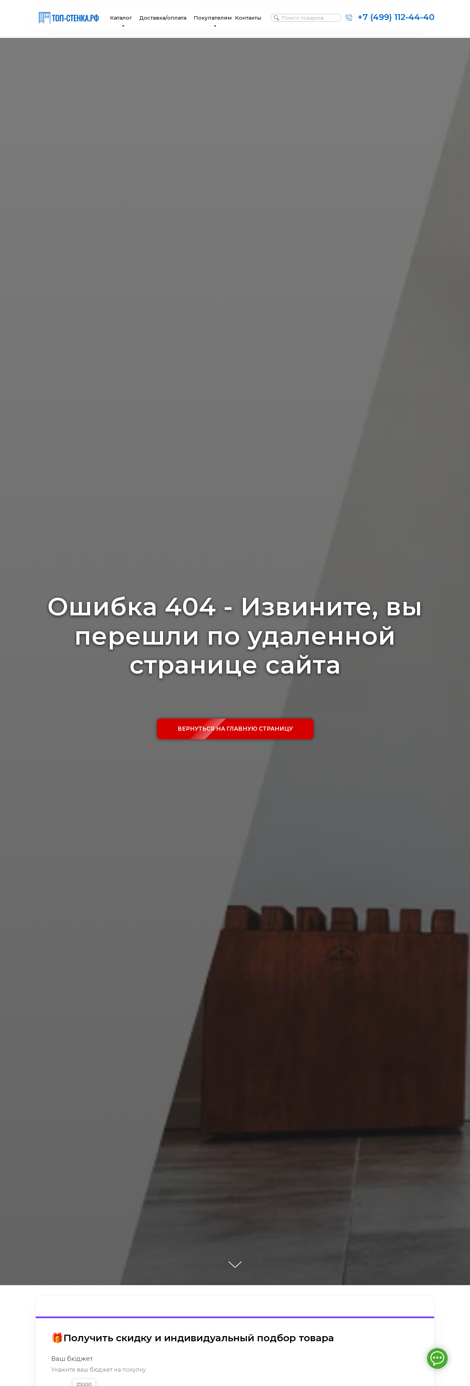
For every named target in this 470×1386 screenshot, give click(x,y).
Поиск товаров (302, 17)
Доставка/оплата (162, 17)
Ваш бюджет (72, 1359)
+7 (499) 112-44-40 (396, 17)
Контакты (248, 17)
